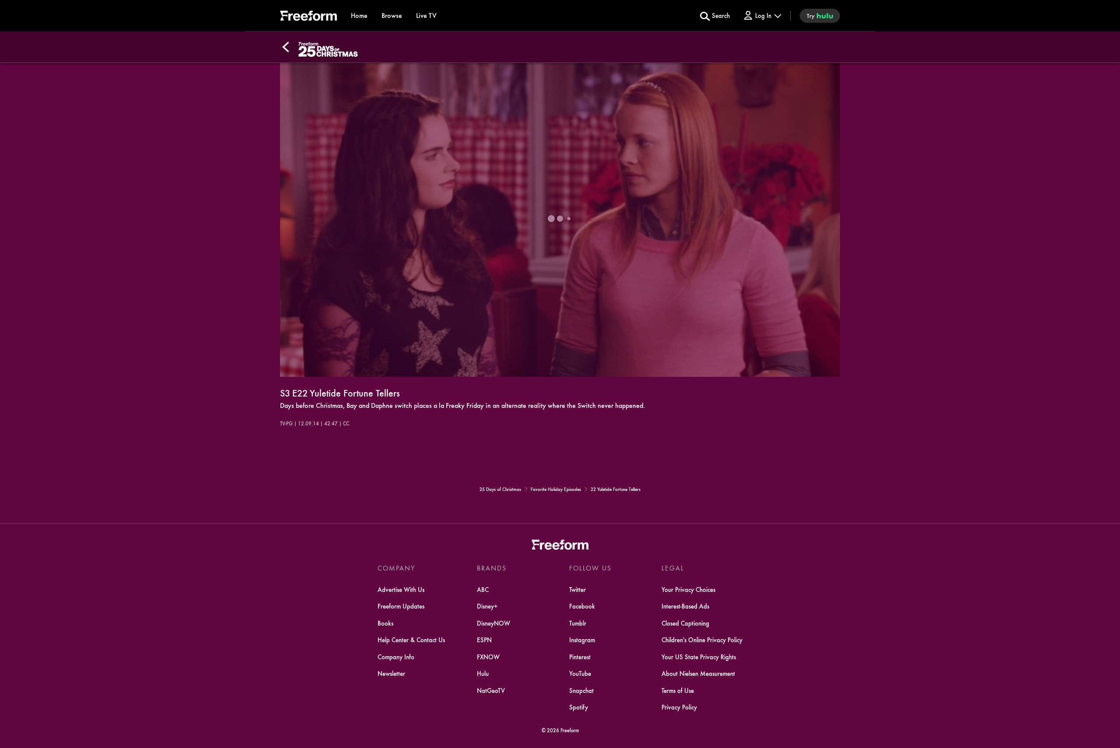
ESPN (484, 639)
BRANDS (492, 568)
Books (385, 623)
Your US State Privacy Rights (699, 656)
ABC (483, 589)
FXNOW (488, 656)
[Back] (285, 47)
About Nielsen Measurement (698, 673)
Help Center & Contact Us (411, 639)
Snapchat (581, 690)
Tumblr (577, 623)
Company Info (396, 656)
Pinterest (580, 656)
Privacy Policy (679, 707)
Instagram (582, 639)
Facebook (582, 606)
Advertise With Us (401, 589)
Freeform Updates (401, 606)
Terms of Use (678, 690)
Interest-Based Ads (685, 606)
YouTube (580, 673)
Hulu (483, 673)
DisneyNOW (493, 623)
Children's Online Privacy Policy (702, 639)
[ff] (308, 17)
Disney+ (487, 606)
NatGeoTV (491, 690)
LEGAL (673, 568)
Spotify (578, 707)
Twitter (577, 589)
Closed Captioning (685, 623)
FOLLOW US (590, 568)
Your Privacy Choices (688, 589)
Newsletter (391, 673)
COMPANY (396, 568)
